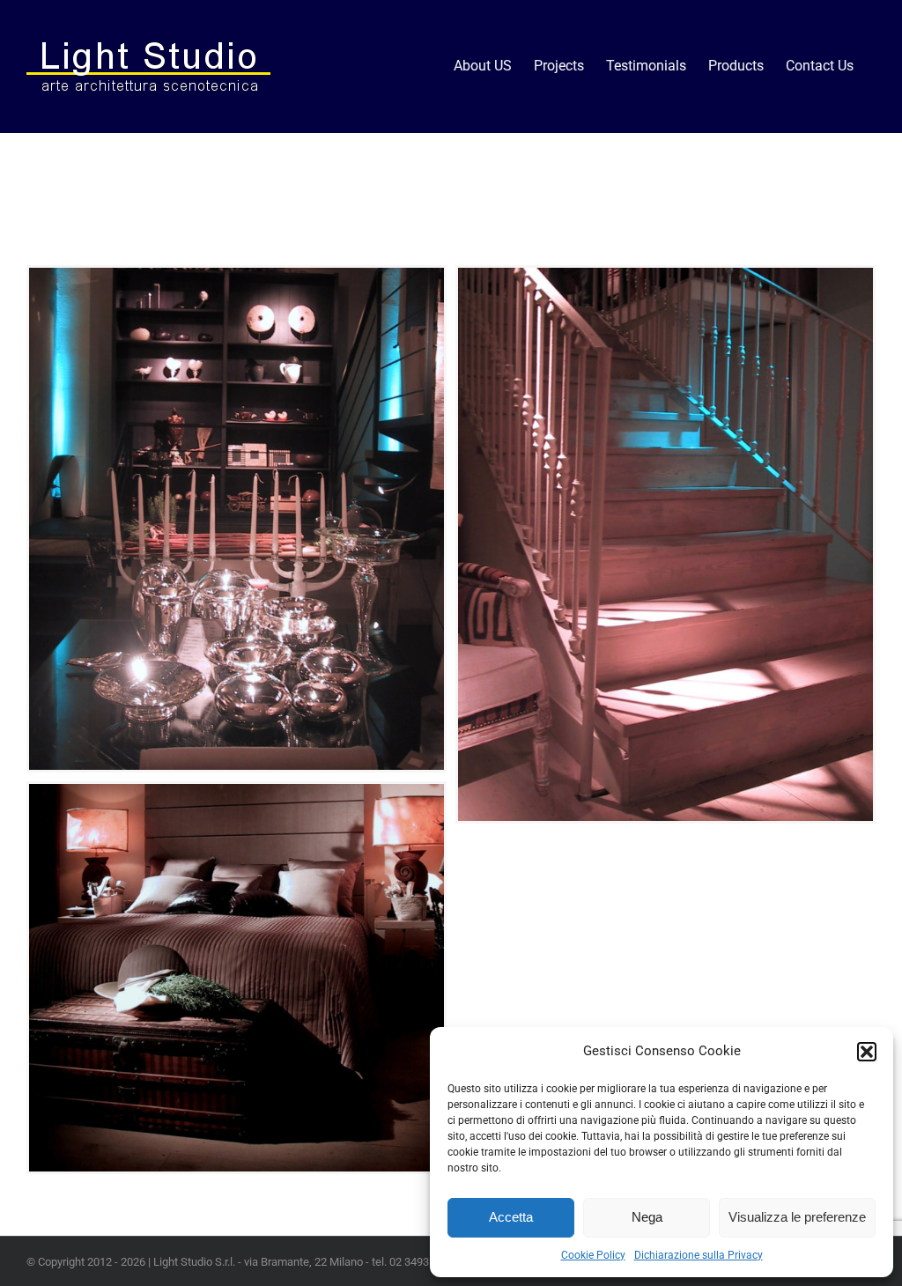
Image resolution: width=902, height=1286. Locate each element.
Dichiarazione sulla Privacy (698, 1255)
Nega (647, 1216)
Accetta (511, 1216)
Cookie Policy (593, 1255)
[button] (867, 1052)
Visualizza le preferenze (797, 1216)
